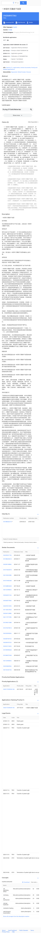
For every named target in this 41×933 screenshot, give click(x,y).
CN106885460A (7, 586)
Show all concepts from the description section (16, 916)
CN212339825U (7, 589)
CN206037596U (7, 600)
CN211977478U (7, 617)
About (4, 930)
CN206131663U (7, 646)
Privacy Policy (5, 932)
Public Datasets (23, 930)
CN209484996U (7, 666)
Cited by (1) (9, 67)
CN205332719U (7, 555)
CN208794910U (7, 638)
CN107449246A (7, 580)
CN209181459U (7, 606)
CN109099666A (7, 650)
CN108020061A (7, 559)
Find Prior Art (21, 22)
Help (13, 932)
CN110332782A (7, 609)
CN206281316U (7, 595)
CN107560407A (7, 569)
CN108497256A (7, 655)
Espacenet (14, 72)
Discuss (28, 72)
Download (27, 882)
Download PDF (9, 22)
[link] (5, 890)
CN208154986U (7, 564)
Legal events (16, 67)
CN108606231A (7, 521)
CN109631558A (7, 622)
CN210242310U (7, 670)
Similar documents (25, 67)
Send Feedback (12, 930)
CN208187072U (7, 642)
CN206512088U (7, 613)
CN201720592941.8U (9, 689)
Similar (31, 22)
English (15, 27)
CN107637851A (7, 628)
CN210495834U (7, 660)
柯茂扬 (10, 30)
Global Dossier (22, 72)
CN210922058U (7, 575)
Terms (32, 930)
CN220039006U (7, 633)
